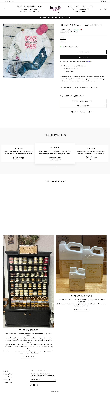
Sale (91, 6)
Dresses (24, 9)
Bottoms (34, 9)
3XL (62, 41)
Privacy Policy (7, 382)
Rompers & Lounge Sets (29, 12)
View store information (70, 71)
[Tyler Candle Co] (28, 281)
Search (5, 371)
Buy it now (83, 57)
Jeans (74, 9)
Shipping (62, 32)
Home (19, 6)
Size (62, 38)
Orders (5, 1)
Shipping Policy (8, 374)
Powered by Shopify (55, 391)
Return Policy (7, 377)
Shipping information (83, 101)
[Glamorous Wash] (81, 264)
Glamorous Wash (81, 309)
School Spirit (80, 12)
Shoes (77, 6)
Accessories (84, 9)
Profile (11, 1)
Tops (40, 6)
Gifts (84, 6)
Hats (70, 6)
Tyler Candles (29, 356)
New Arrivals (29, 6)
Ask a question (83, 106)
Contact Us (6, 379)
